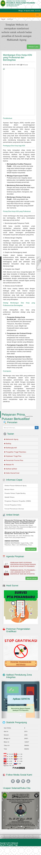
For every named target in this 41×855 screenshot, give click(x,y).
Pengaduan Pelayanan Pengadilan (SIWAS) (18, 501)
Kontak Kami (27, 852)
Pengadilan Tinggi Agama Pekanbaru (9, 846)
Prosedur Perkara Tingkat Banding (15, 493)
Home (3, 19)
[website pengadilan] (13, 781)
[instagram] (23, 781)
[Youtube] (28, 781)
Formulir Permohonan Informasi (14, 509)
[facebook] (18, 781)
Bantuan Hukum (9, 489)
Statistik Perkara (9, 497)
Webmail (37, 852)
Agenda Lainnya (32, 578)
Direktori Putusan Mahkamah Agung (15, 485)
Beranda (18, 852)
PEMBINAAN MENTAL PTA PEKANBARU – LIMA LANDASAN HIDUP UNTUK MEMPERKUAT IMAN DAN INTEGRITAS (23, 572)
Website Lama (33, 47)
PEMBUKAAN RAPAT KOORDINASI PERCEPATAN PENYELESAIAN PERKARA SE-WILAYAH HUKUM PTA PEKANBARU (23, 564)
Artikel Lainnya (30, 549)
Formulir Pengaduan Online (13, 505)
